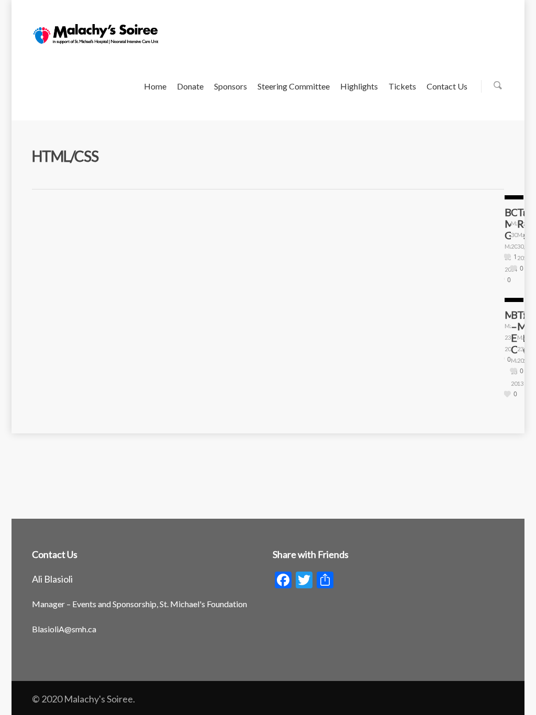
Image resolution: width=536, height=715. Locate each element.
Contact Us (447, 86)
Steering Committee (294, 86)
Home (155, 86)
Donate (190, 86)
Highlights (359, 86)
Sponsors (230, 86)
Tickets (402, 86)
